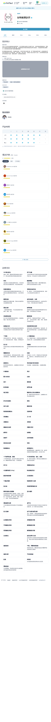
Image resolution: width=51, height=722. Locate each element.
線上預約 (25, 29)
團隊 (13, 35)
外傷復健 (6, 371)
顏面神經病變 (7, 475)
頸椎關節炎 (7, 448)
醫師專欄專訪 (25, 3)
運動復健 (6, 566)
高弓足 (5, 465)
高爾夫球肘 (30, 427)
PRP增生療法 (7, 272)
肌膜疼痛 (29, 411)
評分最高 (6, 161)
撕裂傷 (29, 382)
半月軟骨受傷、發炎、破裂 (34, 456)
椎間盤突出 (30, 448)
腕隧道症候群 (7, 427)
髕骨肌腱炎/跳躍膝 (9, 491)
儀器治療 (6, 554)
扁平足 (29, 503)
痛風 (28, 401)
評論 (29, 35)
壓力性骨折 (7, 376)
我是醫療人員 (44, 3)
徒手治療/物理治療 (32, 511)
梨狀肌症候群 (7, 443)
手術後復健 (30, 554)
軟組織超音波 (31, 470)
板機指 (29, 432)
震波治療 (6, 307)
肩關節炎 (6, 422)
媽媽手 (5, 438)
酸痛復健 (29, 316)
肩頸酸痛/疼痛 (31, 520)
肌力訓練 (6, 511)
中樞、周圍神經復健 (32, 545)
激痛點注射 (7, 326)
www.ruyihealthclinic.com (9, 97)
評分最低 (17, 161)
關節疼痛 (29, 406)
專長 (37, 35)
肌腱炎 (29, 344)
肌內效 (5, 486)
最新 (12, 161)
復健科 (9, 580)
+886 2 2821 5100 (7, 58)
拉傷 (28, 376)
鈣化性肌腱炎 (7, 401)
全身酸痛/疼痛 (7, 520)
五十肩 (29, 416)
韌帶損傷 (29, 307)
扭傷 (28, 353)
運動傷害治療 (7, 503)
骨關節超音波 (31, 465)
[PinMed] (8, 3)
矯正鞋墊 (6, 392)
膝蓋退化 (6, 363)
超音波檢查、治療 (32, 299)
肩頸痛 (29, 422)
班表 (21, 35)
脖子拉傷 (29, 272)
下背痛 (5, 336)
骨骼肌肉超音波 (31, 289)
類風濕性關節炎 (8, 411)
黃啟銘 (9, 117)
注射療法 (6, 535)
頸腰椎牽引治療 (31, 481)
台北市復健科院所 (23, 580)
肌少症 (5, 344)
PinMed (4, 580)
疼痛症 (29, 559)
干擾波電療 (7, 481)
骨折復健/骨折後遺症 (33, 363)
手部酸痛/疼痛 (7, 525)
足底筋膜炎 (30, 475)
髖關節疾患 (7, 353)
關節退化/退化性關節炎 (33, 392)
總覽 (5, 35)
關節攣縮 (29, 281)
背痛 (28, 443)
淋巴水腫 (6, 406)
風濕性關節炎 (7, 289)
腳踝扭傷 (6, 299)
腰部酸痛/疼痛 (31, 525)
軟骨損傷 (6, 387)
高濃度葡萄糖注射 (32, 486)
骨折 (28, 371)
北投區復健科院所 (33, 580)
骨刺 (5, 281)
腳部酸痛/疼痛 (31, 530)
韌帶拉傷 (29, 387)
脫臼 (5, 382)
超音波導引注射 (31, 535)
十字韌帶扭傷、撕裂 (9, 456)
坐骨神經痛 (30, 438)
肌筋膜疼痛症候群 (32, 326)
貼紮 (5, 559)
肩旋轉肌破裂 (7, 316)
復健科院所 (14, 580)
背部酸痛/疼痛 (7, 530)
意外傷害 (29, 491)
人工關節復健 (31, 336)
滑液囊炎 (6, 416)
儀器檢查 (6, 545)
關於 (45, 35)
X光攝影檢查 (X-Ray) (9, 470)
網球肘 (5, 432)
